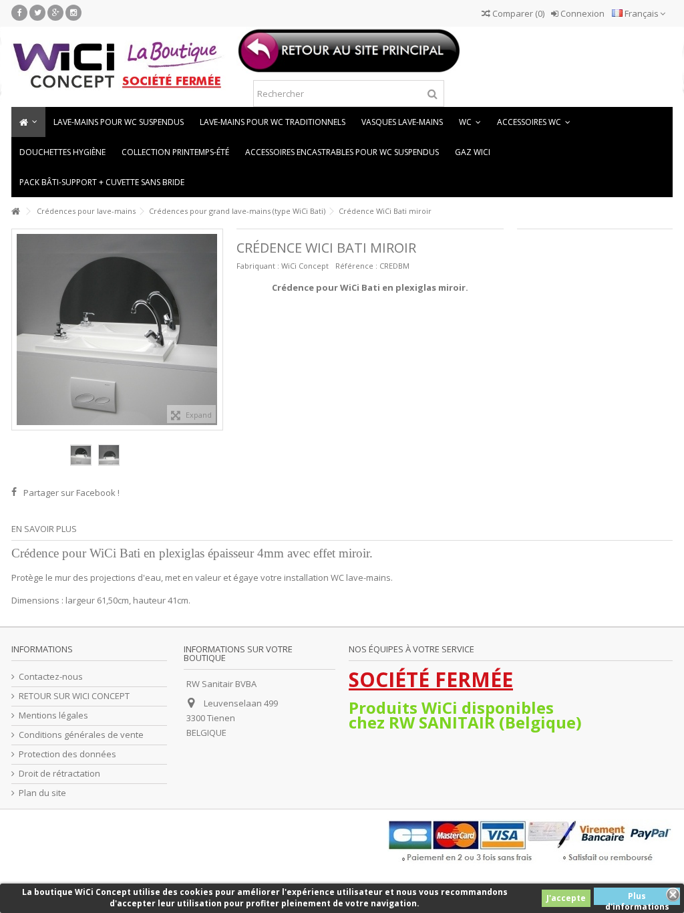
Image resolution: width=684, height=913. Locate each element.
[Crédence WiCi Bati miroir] (81, 455)
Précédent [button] (19, 329)
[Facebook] (19, 13)
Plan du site (42, 793)
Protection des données (67, 754)
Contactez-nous (51, 676)
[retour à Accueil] (15, 211)
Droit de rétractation (59, 773)
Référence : (356, 266)
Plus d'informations (637, 897)
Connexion (581, 13)
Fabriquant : (257, 266)
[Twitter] (37, 13)
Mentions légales (53, 715)
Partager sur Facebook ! (71, 493)
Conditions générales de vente (81, 735)
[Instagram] (73, 13)
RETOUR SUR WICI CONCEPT (74, 696)
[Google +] (55, 13)
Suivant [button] (216, 329)
